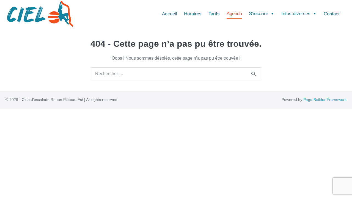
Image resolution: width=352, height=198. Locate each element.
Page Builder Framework (324, 99)
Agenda (234, 13)
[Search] (253, 74)
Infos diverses (295, 13)
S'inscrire (258, 13)
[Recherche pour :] (176, 73)
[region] (176, 182)
